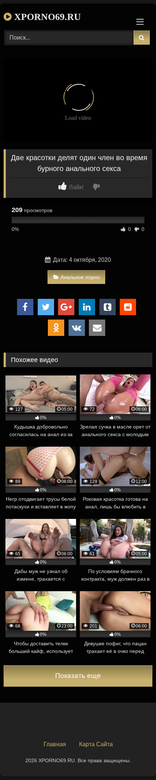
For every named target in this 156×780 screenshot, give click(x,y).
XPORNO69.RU (46, 17)
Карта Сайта (96, 744)
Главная (55, 744)
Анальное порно (80, 277)
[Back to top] (133, 758)
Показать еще (78, 675)
